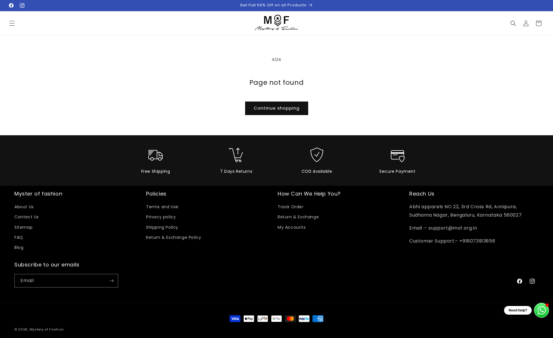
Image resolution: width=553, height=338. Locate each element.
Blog (18, 247)
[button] (12, 23)
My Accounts (292, 227)
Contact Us (26, 217)
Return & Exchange (298, 217)
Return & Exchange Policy (173, 237)
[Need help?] (541, 310)
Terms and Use (162, 207)
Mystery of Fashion (47, 329)
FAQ (18, 237)
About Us (24, 207)
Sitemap (23, 227)
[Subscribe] (111, 281)
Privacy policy (161, 217)
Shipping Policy (162, 227)
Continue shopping (277, 108)
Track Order (291, 207)
